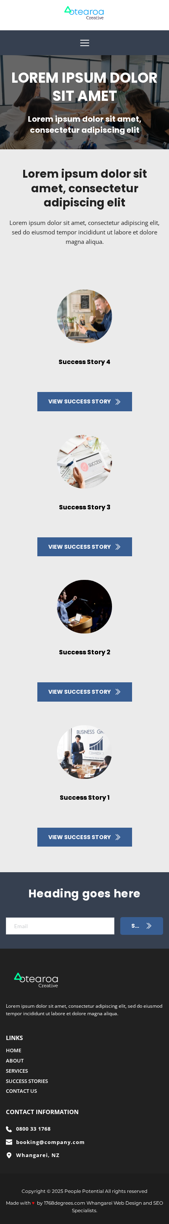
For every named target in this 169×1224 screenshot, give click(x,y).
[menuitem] (84, 1050)
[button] (84, 42)
